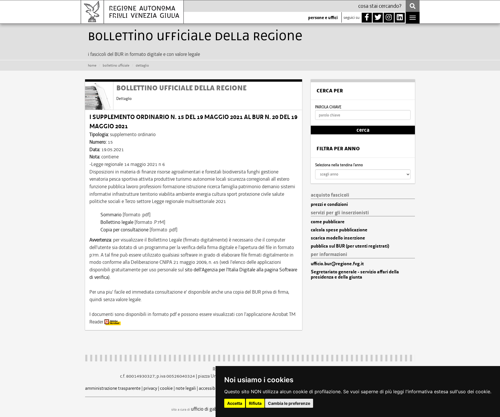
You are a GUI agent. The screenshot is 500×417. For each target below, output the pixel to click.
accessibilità (211, 388)
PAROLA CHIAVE (328, 107)
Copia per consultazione (124, 229)
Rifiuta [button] (255, 403)
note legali (186, 388)
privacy (150, 388)
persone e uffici (323, 18)
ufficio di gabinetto (210, 409)
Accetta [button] (234, 403)
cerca (363, 130)
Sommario (111, 214)
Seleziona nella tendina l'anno (339, 164)
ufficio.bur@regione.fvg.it (337, 263)
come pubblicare (328, 221)
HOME (92, 65)
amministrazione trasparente (113, 388)
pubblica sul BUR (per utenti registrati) (350, 246)
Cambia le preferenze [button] (289, 403)
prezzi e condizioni (329, 204)
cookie (166, 388)
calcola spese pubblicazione (339, 230)
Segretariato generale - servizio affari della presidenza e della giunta (355, 274)
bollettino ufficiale (116, 65)
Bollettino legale (116, 222)
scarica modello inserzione (338, 238)
